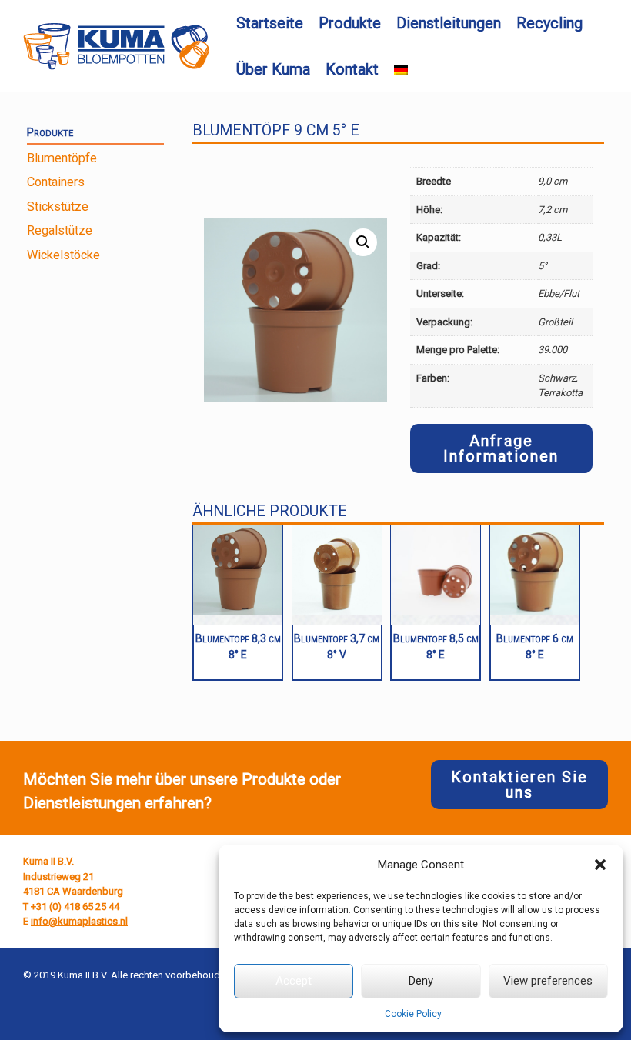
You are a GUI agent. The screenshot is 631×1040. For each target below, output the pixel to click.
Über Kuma (273, 69)
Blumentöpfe (62, 158)
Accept (293, 981)
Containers (56, 182)
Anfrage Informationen (501, 448)
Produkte (350, 23)
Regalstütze (59, 230)
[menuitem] (401, 70)
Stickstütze (57, 206)
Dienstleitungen (448, 23)
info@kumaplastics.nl (79, 921)
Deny (421, 981)
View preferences (548, 981)
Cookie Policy (413, 1013)
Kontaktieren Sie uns (519, 785)
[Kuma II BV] (116, 46)
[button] (600, 864)
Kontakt (352, 69)
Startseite (269, 23)
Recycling (549, 23)
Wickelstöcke (63, 255)
